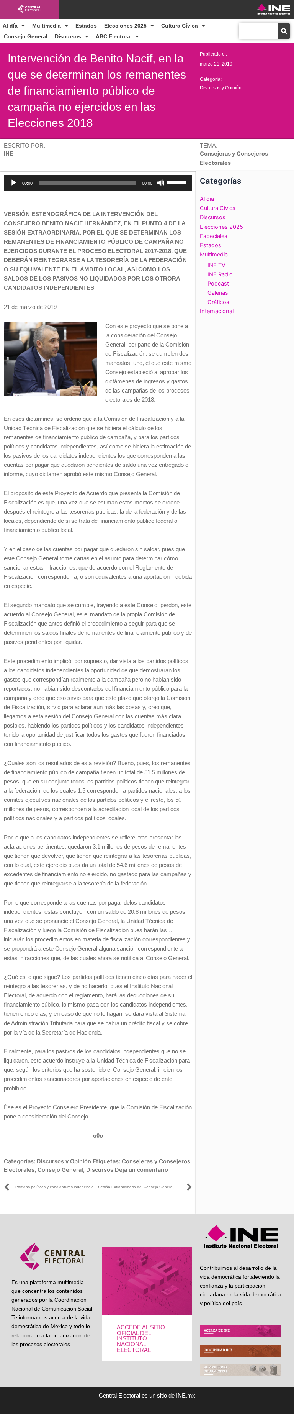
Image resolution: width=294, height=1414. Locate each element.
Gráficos (218, 302)
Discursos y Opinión (221, 87)
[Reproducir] (14, 183)
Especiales (213, 236)
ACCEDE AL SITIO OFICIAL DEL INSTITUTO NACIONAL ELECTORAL (141, 1338)
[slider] (177, 182)
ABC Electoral (114, 36)
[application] (98, 183)
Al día (10, 26)
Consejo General (25, 36)
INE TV (216, 265)
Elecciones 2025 (125, 26)
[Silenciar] (161, 183)
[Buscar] (284, 31)
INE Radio (220, 274)
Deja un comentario (141, 1169)
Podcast (218, 283)
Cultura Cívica (179, 26)
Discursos (68, 36)
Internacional (217, 311)
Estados (86, 26)
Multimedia (46, 26)
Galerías (217, 292)
